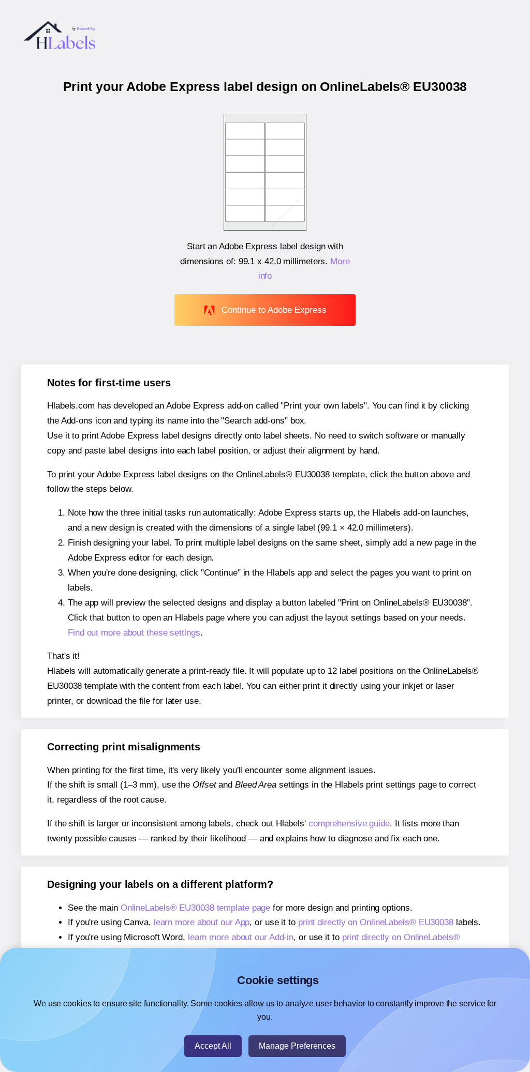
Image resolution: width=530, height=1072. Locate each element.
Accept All (213, 1045)
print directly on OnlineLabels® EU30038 (375, 922)
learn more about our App (202, 922)
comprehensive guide (349, 823)
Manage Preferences (297, 1045)
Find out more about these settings (134, 633)
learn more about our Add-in (240, 937)
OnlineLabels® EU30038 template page (196, 908)
